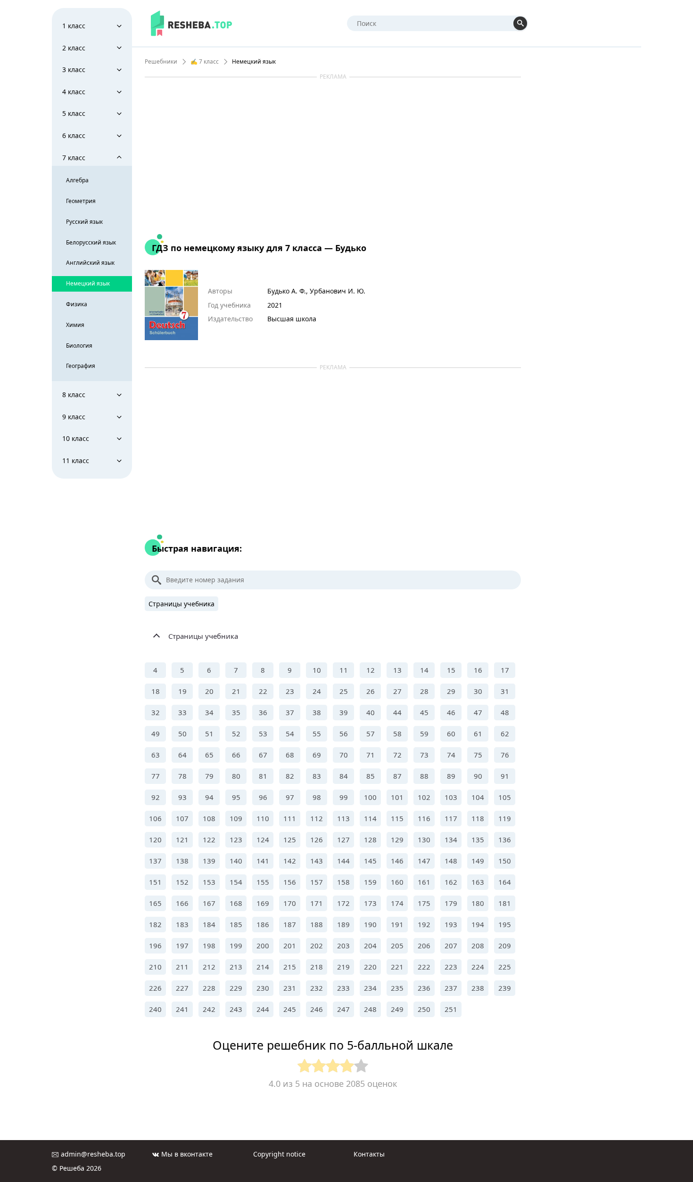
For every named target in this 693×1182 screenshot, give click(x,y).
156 (289, 882)
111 (289, 818)
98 (317, 797)
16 (478, 670)
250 (424, 1009)
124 (262, 839)
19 (182, 691)
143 (316, 860)
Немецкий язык (88, 283)
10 (317, 670)
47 (478, 712)
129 (397, 839)
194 (477, 924)
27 (397, 691)
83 (317, 776)
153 (209, 882)
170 (289, 903)
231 (289, 988)
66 (236, 754)
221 (397, 966)
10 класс (75, 438)
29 (451, 691)
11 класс (75, 460)
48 (505, 712)
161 (424, 882)
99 (343, 797)
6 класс (73, 135)
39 (343, 712)
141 (262, 860)
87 (397, 776)
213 (236, 966)
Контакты (369, 1153)
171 (316, 903)
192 (424, 924)
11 (343, 670)
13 (397, 670)
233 (343, 988)
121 (182, 839)
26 (370, 691)
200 (262, 945)
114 (370, 818)
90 (478, 776)
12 (370, 670)
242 (209, 1009)
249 (397, 1009)
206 (424, 945)
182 (155, 924)
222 (424, 966)
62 (505, 733)
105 (504, 797)
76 (505, 754)
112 (316, 818)
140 (236, 860)
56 (343, 733)
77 (155, 776)
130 (424, 839)
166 (182, 903)
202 (316, 945)
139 (209, 860)
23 (290, 691)
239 (504, 988)
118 (477, 818)
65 (209, 754)
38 (317, 712)
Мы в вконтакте (187, 1153)
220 (370, 966)
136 (504, 839)
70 (343, 754)
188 (316, 924)
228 (209, 988)
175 (424, 903)
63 (155, 754)
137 (155, 860)
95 (236, 797)
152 (182, 882)
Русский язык (84, 222)
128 (370, 839)
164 (504, 882)
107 (182, 818)
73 (424, 754)
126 (316, 839)
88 (424, 776)
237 (451, 988)
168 (236, 903)
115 (397, 818)
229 (236, 988)
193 (451, 924)
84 (343, 776)
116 (424, 818)
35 (236, 712)
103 (451, 797)
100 (370, 797)
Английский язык (90, 263)
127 (343, 839)
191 (397, 924)
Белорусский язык (91, 242)
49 (155, 733)
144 (343, 860)
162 (451, 882)
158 (343, 882)
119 (504, 818)
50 (182, 733)
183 (182, 924)
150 (504, 860)
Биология (79, 346)
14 (424, 670)
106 (155, 818)
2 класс (73, 47)
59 (424, 733)
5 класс (73, 113)
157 (316, 882)
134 (451, 839)
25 (343, 691)
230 (262, 988)
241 (182, 1009)
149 (477, 860)
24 (317, 691)
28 (424, 691)
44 (397, 712)
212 (209, 966)
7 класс (73, 157)
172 (343, 903)
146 (397, 860)
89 (451, 776)
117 (451, 818)
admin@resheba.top (93, 1153)
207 (451, 945)
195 (504, 924)
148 (451, 860)
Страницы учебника (181, 603)
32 (155, 712)
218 (316, 966)
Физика (76, 304)
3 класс (73, 69)
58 (397, 733)
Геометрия (81, 201)
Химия (75, 325)
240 (155, 1009)
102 (424, 797)
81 (263, 776)
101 (397, 797)
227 (182, 988)
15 (451, 670)
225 (504, 966)
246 (316, 1009)
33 (182, 712)
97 (290, 797)
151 (155, 882)
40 (370, 712)
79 (209, 776)
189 (343, 924)
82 (290, 776)
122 (209, 839)
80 (236, 776)
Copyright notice (279, 1153)
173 (370, 903)
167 (209, 903)
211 (182, 966)
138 (182, 860)
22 (263, 691)
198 (209, 945)
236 (424, 988)
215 (289, 966)
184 (209, 924)
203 (343, 945)
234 (370, 988)
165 (155, 903)
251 (451, 1009)
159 (370, 882)
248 (370, 1009)
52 (236, 733)
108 (209, 818)
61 (478, 733)
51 (209, 733)
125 (289, 839)
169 (262, 903)
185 (236, 924)
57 (370, 733)
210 (155, 966)
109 (236, 818)
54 (290, 733)
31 (505, 691)
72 (397, 754)
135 (477, 839)
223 (451, 966)
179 (451, 903)
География (80, 366)
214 (262, 966)
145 (370, 860)
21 (236, 691)
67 (263, 754)
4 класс (73, 91)
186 (262, 924)
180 (477, 903)
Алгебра (77, 180)
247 (343, 1009)
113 (343, 818)
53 (263, 733)
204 (370, 945)
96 (263, 797)
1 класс (73, 25)
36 (263, 712)
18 (155, 691)
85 (370, 776)
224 (477, 966)
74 (451, 754)
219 (343, 966)
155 (262, 882)
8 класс (73, 394)
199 (236, 945)
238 (477, 988)
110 (262, 818)
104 (477, 797)
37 (290, 712)
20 (209, 691)
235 (397, 988)
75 (478, 754)
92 (155, 797)
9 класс (73, 416)
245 (289, 1009)
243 (236, 1009)
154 (236, 882)
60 (451, 733)
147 (424, 860)
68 (290, 754)
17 (505, 670)
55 (317, 733)
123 (236, 839)
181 (504, 903)
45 (424, 712)
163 (477, 882)
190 (370, 924)
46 (451, 712)
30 (478, 691)
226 (155, 988)
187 (289, 924)
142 (289, 860)
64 (182, 754)
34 (209, 712)
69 (317, 754)
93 (182, 797)
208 (477, 945)
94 (209, 797)
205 (397, 945)
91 (505, 776)
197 (182, 945)
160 (397, 882)
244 (262, 1009)
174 (397, 903)
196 (155, 945)
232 (316, 988)
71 (370, 754)
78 (182, 776)
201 (289, 945)
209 (504, 945)
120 (155, 839)
